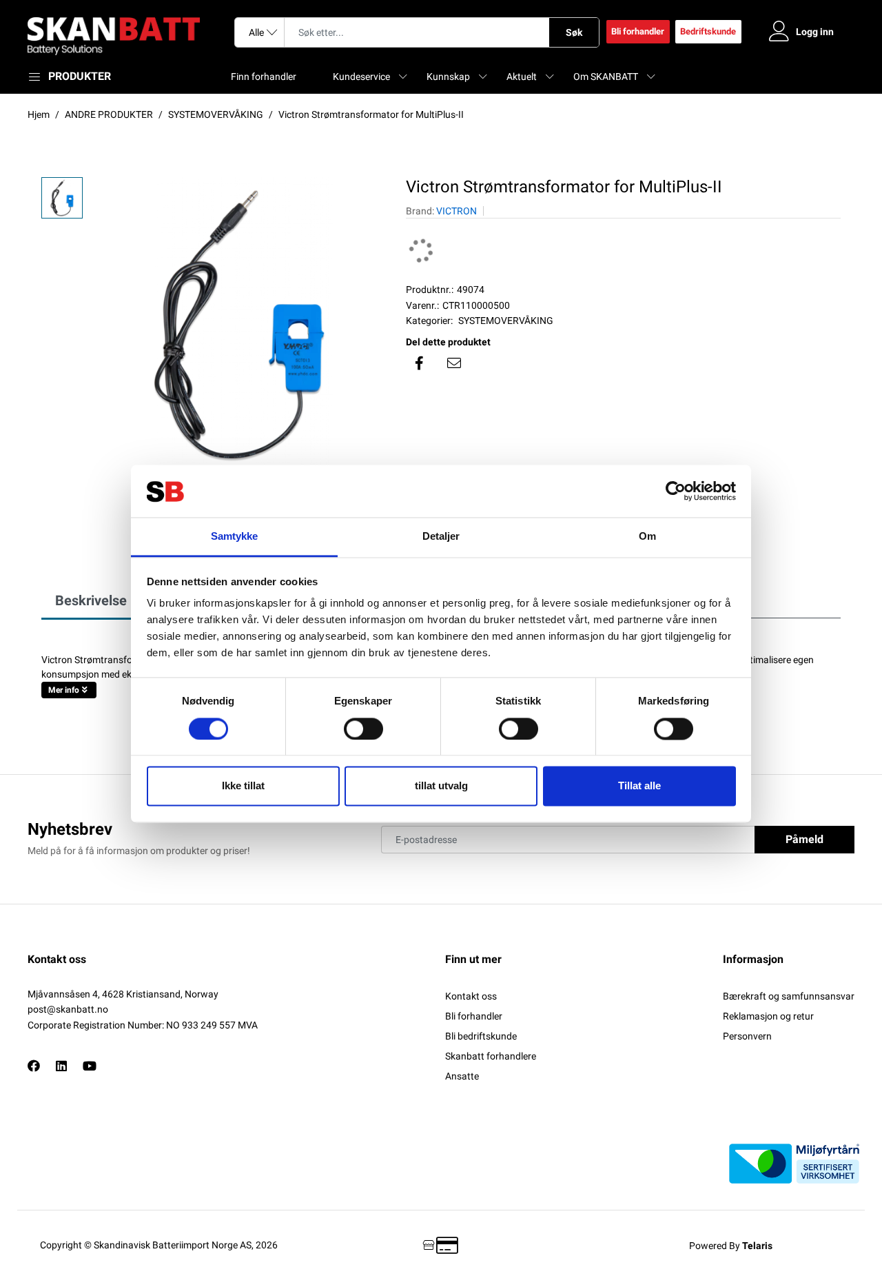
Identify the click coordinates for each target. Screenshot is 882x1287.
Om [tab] (647, 537)
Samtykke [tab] (234, 537)
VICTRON (456, 210)
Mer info (63, 690)
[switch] (363, 729)
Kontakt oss (471, 996)
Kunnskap (448, 76)
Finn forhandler (263, 76)
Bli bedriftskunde (481, 1036)
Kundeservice (361, 76)
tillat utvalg (441, 786)
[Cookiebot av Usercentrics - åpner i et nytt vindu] (675, 490)
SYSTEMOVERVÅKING (505, 320)
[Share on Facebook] (419, 363)
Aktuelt (521, 76)
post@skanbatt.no (68, 1009)
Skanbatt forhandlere (490, 1056)
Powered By (730, 1245)
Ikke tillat (243, 786)
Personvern (747, 1036)
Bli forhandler (637, 31)
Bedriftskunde (708, 31)
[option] (237, 325)
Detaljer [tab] (441, 537)
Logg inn (815, 31)
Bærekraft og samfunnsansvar (788, 996)
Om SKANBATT (605, 76)
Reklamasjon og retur (768, 1016)
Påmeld (804, 839)
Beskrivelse (91, 600)
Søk (574, 32)
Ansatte (462, 1076)
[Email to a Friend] (454, 363)
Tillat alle (639, 786)
